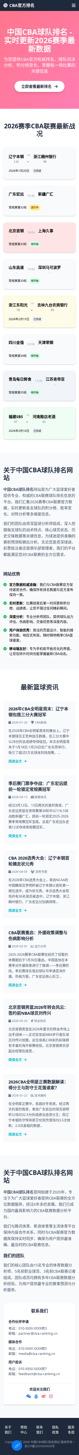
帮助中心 (23, 1430)
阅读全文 (15, 761)
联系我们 (39, 1430)
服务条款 (71, 1430)
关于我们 (8, 1430)
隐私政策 (55, 1430)
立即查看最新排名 (37, 86)
